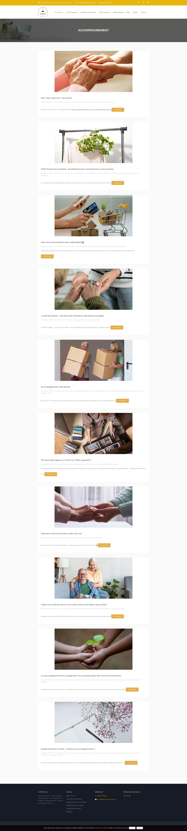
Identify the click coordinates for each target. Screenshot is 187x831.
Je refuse (139, 828)
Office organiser (104, 12)
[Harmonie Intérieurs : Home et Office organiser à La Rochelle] (43, 12)
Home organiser (72, 12)
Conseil (95, 391)
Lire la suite (118, 109)
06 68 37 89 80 (106, 3)
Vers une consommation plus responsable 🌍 (62, 242)
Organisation (45, 755)
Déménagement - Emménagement (108, 391)
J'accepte (132, 828)
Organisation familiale (56, 755)
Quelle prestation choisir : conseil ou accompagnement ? (68, 749)
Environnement (122, 173)
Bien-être (86, 102)
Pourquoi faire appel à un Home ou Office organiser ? (66, 460)
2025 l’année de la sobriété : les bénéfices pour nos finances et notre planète (77, 169)
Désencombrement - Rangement (100, 102)
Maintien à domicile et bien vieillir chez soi (61, 533)
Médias (135, 12)
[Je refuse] (185, 828)
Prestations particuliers (88, 12)
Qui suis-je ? (59, 12)
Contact (143, 12)
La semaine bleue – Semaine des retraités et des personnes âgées (72, 316)
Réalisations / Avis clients (76, 805)
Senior (113, 102)
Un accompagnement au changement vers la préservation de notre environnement (81, 676)
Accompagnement (77, 102)
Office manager (118, 12)
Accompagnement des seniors (55, 387)
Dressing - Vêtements (110, 173)
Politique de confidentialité (102, 828)
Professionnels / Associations (77, 802)
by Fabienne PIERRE (47, 102)
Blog (128, 12)
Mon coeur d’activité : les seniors (56, 98)
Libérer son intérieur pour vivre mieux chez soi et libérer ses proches (74, 604)
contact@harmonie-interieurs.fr (87, 3)
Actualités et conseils (74, 809)
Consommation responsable (94, 173)
